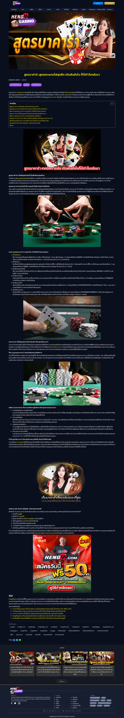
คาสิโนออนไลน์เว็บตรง (88, 631)
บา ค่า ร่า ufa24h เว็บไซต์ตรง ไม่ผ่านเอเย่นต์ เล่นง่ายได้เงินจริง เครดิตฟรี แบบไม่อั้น (38, 613)
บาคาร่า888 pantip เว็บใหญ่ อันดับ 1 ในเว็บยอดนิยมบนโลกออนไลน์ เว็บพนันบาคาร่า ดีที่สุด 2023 (42, 609)
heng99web (43, 631)
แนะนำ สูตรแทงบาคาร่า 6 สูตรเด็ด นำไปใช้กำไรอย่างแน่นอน (28, 111)
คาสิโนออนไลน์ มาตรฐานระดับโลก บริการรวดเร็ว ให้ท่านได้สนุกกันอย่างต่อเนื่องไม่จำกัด (39, 611)
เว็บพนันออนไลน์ (20, 511)
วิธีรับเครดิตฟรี (36, 85)
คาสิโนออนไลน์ (68, 92)
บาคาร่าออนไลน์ (20, 442)
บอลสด (84, 10)
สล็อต (40, 10)
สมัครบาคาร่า (57, 347)
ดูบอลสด (26, 85)
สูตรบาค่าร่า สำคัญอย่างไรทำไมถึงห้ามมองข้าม (25, 106)
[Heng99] (51, 3)
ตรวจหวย (93, 703)
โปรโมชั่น (66, 10)
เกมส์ (57, 10)
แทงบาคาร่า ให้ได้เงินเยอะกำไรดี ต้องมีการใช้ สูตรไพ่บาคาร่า (28, 113)
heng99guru (14, 631)
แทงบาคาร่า (53, 97)
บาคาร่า (49, 10)
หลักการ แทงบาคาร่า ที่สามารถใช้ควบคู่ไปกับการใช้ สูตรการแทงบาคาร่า (32, 118)
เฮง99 (103, 700)
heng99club (75, 627)
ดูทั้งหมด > (62, 681)
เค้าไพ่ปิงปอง (17, 255)
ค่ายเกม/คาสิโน (101, 10)
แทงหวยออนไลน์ (59, 635)
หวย (23, 10)
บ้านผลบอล (92, 10)
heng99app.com (43, 627)
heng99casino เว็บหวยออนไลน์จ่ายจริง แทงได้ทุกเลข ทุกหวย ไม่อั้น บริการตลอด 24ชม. (39, 616)
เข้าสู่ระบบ (98, 3)
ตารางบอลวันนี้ (95, 700)
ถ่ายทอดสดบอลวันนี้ (51, 533)
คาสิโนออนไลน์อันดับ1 (74, 631)
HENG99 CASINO (14, 80)
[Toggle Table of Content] (111, 103)
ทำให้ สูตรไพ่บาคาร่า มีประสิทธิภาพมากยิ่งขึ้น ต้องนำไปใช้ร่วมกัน (30, 121)
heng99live (24, 631)
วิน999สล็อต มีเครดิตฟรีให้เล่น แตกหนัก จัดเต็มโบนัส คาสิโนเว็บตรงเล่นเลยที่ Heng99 (39, 618)
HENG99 (14, 10)
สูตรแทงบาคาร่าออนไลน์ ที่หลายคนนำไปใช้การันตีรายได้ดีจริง (29, 109)
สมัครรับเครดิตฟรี (15, 85)
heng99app (31, 627)
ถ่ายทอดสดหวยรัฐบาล (104, 703)
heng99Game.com (108, 627)
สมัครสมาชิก (109, 3)
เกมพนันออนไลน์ (23, 178)
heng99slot (33, 631)
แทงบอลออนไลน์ (47, 635)
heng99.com (21, 627)
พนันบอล (75, 10)
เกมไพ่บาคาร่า (20, 92)
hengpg (52, 631)
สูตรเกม (109, 10)
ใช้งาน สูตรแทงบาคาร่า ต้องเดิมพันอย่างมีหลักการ (26, 116)
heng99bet (31, 518)
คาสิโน (31, 10)
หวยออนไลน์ (29, 635)
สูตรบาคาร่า (19, 635)
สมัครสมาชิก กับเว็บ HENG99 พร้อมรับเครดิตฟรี (25, 123)
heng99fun (85, 627)
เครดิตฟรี (26, 521)
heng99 (21, 516)
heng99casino (64, 627)
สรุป (12, 125)
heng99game (96, 627)
